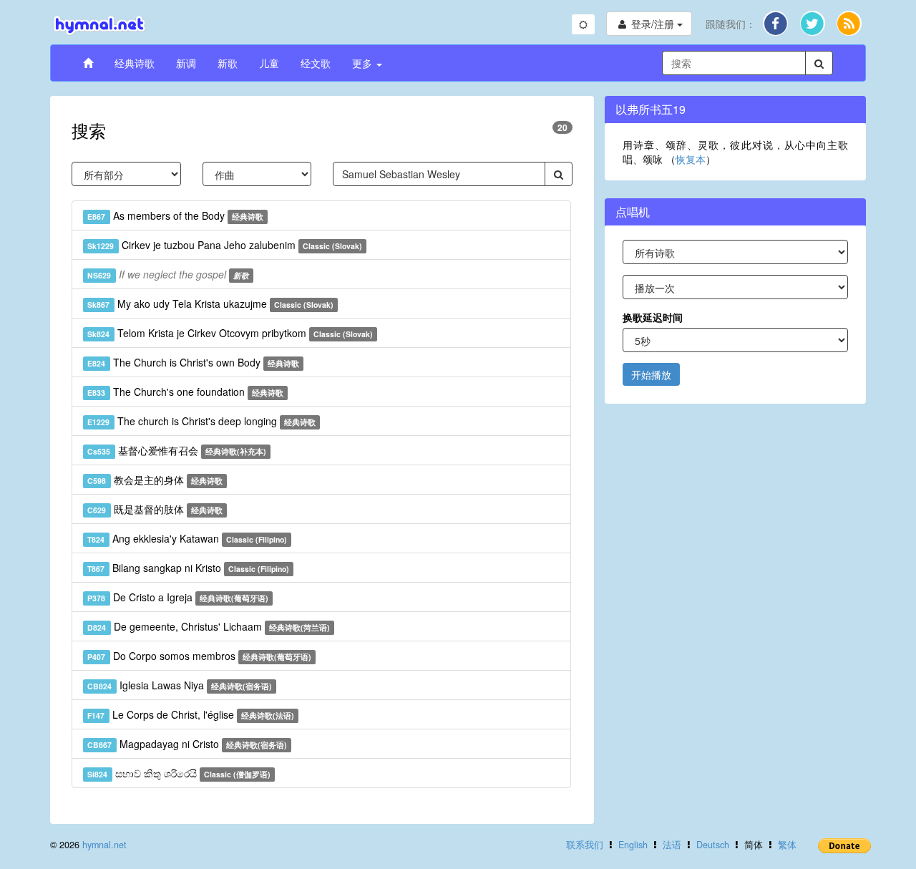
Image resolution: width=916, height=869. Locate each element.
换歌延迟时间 (653, 317)
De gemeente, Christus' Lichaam (208, 626)
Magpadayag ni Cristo (187, 744)
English (633, 844)
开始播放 (651, 374)
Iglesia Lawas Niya (179, 685)
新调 (186, 63)
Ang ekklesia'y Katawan (187, 538)
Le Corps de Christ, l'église (190, 714)
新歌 (228, 63)
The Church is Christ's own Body (193, 362)
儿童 (269, 63)
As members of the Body (175, 215)
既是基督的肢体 (155, 509)
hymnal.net (104, 844)
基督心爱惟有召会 (176, 450)
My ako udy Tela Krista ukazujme (210, 303)
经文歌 (316, 63)
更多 (363, 63)
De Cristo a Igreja (177, 597)
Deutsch (712, 844)
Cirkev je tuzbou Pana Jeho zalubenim (224, 245)
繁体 (787, 844)
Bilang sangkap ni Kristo (188, 567)
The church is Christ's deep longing (201, 421)
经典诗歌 (134, 63)
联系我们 (584, 844)
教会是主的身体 (155, 479)
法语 (672, 844)
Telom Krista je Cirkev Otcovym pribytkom (230, 333)
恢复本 (691, 159)
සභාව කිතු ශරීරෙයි (179, 773)
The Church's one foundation (185, 391)
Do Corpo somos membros (199, 656)
